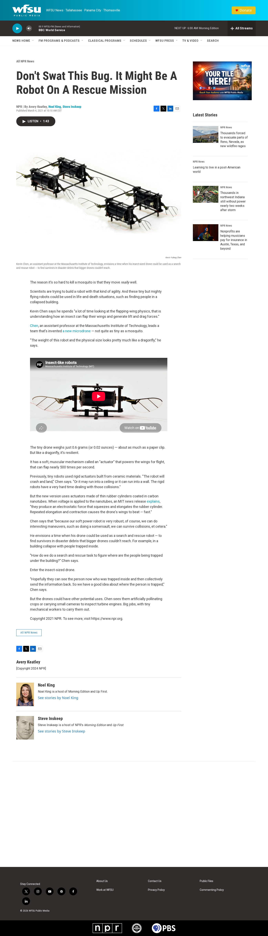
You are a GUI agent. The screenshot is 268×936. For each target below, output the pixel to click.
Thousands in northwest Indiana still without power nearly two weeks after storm (233, 201)
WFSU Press (164, 40)
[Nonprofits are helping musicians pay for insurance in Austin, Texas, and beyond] (205, 232)
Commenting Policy (212, 889)
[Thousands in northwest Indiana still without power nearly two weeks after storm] (205, 194)
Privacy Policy (156, 889)
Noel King (54, 107)
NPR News (226, 127)
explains (153, 501)
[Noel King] (25, 694)
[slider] (35, 28)
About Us (102, 881)
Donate (246, 10)
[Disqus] (134, 814)
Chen (34, 326)
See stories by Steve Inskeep (61, 731)
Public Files (206, 881)
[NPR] (107, 928)
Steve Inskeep (72, 107)
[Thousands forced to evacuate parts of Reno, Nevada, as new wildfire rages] (205, 134)
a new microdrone (77, 331)
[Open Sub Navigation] (33, 40)
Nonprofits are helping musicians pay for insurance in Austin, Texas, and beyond (233, 240)
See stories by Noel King (58, 697)
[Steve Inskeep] (25, 728)
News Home (21, 40)
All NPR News (25, 61)
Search (213, 40)
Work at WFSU (105, 889)
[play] (17, 28)
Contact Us (154, 881)
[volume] (29, 28)
